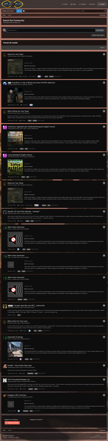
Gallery (74, 4)
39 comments (24, 76)
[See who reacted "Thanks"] (39, 76)
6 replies (21, 221)
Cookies (17, 437)
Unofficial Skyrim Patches (28, 381)
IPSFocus (12, 435)
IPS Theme (5, 435)
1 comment (25, 105)
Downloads (83, 4)
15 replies (23, 389)
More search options (98, 35)
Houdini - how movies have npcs (20, 365)
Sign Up (19, 11)
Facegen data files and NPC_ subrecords (29, 305)
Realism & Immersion (26, 56)
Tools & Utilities (25, 229)
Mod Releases (26, 113)
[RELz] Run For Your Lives (18, 321)
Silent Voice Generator (16, 227)
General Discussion (27, 213)
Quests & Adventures (29, 156)
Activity (102, 4)
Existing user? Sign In (8, 11)
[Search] (105, 11)
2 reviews (33, 76)
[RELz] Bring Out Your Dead (18, 111)
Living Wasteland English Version (20, 155)
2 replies (23, 373)
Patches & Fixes (25, 339)
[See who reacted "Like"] (40, 76)
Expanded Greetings (15, 337)
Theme (4, 437)
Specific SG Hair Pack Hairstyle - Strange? (24, 211)
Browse (93, 4)
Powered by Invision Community (97, 437)
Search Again (100, 30)
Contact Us (11, 437)
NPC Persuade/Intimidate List (19, 379)
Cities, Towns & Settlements (30, 128)
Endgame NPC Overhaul (17, 395)
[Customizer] (24, 11)
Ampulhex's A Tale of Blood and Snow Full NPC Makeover (33, 83)
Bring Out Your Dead (15, 54)
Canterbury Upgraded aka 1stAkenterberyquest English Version (31, 127)
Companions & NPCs (27, 84)
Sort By (102, 47)
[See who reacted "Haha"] (35, 205)
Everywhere (98, 11)
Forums (66, 4)
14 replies (23, 120)
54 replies (24, 330)
